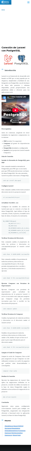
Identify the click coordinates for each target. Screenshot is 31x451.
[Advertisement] (15, 28)
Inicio (3, 10)
